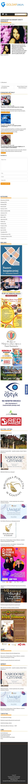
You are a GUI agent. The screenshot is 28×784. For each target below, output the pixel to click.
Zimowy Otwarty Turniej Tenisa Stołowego (22, 87)
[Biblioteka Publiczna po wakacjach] (14, 486)
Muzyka (2, 215)
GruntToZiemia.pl (4, 732)
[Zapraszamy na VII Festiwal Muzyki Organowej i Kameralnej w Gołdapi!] (14, 595)
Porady (2, 225)
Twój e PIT (14, 775)
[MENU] (6, 14)
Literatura (3, 213)
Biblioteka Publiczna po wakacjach (8, 472)
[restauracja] (11, 380)
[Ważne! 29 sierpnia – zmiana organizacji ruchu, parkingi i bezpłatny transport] (14, 511)
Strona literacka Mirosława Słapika (8, 737)
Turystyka (3, 232)
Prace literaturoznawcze (6, 734)
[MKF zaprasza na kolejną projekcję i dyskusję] (14, 627)
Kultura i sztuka (4, 210)
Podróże (2, 223)
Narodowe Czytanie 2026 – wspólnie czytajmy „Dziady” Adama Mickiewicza (13, 452)
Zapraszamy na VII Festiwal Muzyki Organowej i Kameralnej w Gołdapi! (13, 586)
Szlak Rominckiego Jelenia (6, 723)
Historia (2, 206)
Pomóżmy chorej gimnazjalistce (5, 87)
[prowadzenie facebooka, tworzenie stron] (11, 425)
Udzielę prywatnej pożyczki (14, 778)
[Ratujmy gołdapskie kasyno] (14, 441)
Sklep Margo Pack (14, 779)
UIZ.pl (2, 738)
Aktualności (4, 82)
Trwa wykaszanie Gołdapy (6, 717)
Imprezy (2, 208)
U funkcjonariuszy (9, 133)
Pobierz (2, 221)
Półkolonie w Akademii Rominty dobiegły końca (10, 653)
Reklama (2, 227)
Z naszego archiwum (5, 236)
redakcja (12, 24)
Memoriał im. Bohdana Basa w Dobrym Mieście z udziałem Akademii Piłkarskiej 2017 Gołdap (13, 540)
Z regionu (2, 238)
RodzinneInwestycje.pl (5, 735)
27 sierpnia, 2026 (5, 124)
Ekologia (2, 204)
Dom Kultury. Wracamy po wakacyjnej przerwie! (10, 521)
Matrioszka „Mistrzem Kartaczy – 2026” (9, 725)
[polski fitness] (11, 416)
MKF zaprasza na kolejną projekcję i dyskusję (10, 607)
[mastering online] (11, 297)
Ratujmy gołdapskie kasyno (6, 433)
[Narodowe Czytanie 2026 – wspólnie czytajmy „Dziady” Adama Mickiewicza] (14, 462)
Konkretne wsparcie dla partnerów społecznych (10, 604)
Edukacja (7, 112)
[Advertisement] (14, 10)
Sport (2, 230)
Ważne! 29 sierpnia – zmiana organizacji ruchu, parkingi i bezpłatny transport (12, 502)
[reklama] (11, 327)
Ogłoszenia (3, 219)
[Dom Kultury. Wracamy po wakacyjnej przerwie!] (8, 530)
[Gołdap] (3, 14)
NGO (1, 217)
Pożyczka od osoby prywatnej (14, 776)
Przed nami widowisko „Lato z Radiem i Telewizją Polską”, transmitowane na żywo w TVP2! (12, 545)
